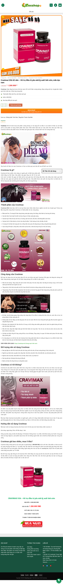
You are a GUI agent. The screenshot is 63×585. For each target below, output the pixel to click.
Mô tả (3, 121)
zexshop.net (45, 448)
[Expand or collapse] (60, 171)
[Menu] (2, 5)
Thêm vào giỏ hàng (15, 105)
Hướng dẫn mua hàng (33, 549)
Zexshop (44, 578)
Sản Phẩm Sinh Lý (22, 78)
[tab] (3, 122)
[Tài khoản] (55, 5)
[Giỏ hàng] (60, 5)
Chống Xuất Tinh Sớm (12, 117)
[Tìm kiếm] (51, 5)
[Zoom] (2, 74)
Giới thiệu (29, 547)
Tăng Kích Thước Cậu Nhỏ (35, 78)
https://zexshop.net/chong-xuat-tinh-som (25, 343)
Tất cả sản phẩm (12, 78)
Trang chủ (3, 78)
